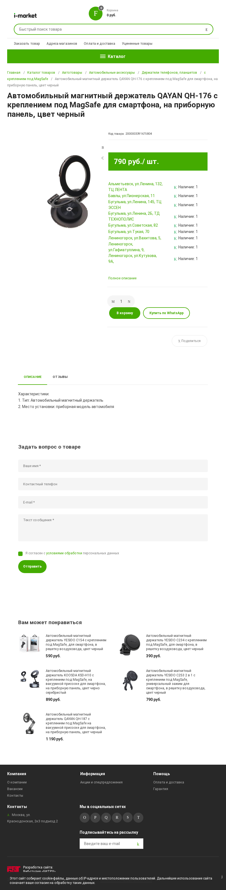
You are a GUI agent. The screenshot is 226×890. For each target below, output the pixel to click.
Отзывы (60, 377)
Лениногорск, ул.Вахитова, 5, (134, 238)
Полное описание (122, 278)
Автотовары (72, 73)
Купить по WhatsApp (166, 313)
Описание (33, 377)
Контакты (15, 796)
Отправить (32, 566)
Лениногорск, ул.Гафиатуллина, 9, (126, 247)
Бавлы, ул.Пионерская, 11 (131, 196)
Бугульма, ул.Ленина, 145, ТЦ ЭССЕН (135, 205)
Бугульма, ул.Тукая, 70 (128, 231)
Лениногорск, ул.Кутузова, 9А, (132, 258)
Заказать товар (27, 44)
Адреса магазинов (62, 44)
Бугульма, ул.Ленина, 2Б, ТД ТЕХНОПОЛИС (134, 216)
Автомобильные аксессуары (112, 73)
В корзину (125, 313)
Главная (13, 73)
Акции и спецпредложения (101, 782)
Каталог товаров (41, 73)
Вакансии (15, 789)
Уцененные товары (137, 44)
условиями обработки (64, 553)
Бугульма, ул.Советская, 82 (133, 225)
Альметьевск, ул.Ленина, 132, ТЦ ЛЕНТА (135, 187)
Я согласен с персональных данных (72, 553)
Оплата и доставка (99, 44)
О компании (17, 782)
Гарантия (160, 789)
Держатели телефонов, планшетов (169, 73)
